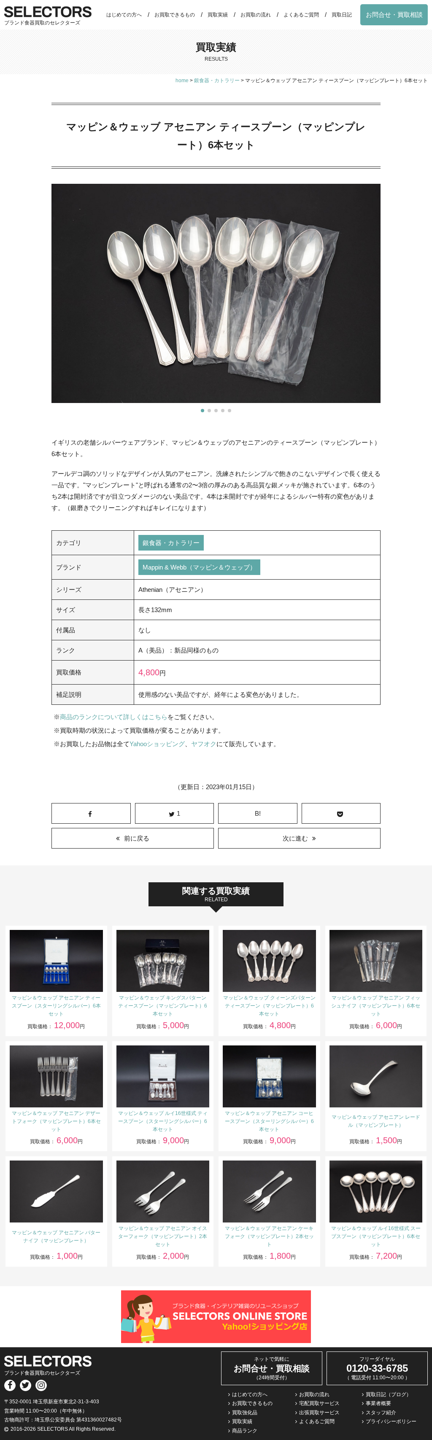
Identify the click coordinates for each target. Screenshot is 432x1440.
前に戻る (136, 838)
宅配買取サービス (319, 1403)
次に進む (295, 838)
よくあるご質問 (301, 15)
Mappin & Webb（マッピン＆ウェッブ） (199, 567)
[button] (202, 410)
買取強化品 (244, 1413)
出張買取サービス (319, 1413)
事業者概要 (378, 1403)
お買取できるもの (174, 15)
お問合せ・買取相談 (394, 14)
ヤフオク (203, 743)
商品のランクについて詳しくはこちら (113, 716)
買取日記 (342, 15)
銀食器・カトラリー (171, 542)
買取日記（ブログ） (388, 1394)
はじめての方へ (124, 15)
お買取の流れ (255, 15)
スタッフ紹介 (381, 1413)
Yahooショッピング (157, 743)
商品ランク (244, 1431)
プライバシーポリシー (391, 1421)
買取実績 (218, 15)
